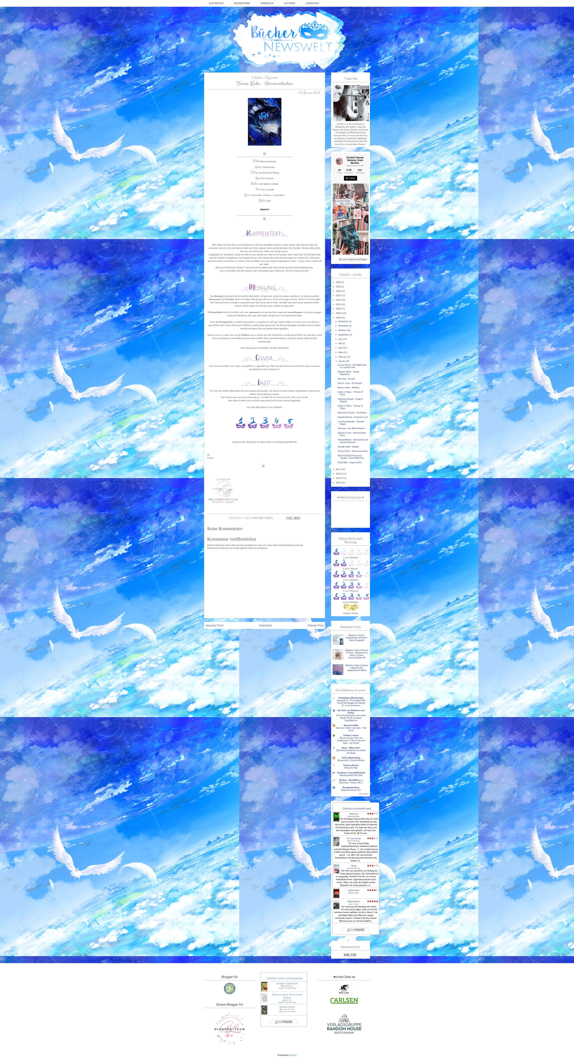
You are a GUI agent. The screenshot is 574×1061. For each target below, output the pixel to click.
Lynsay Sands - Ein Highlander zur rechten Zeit (352, 366)
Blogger (292, 1055)
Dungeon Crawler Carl (287, 983)
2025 (338, 286)
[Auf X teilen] (293, 518)
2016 (338, 474)
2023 (338, 295)
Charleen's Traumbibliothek (351, 773)
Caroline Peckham (288, 1009)
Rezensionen (242, 3)
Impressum (267, 3)
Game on (353, 814)
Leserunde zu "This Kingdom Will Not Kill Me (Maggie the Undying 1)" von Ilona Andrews (351, 703)
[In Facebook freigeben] (295, 518)
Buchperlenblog (351, 787)
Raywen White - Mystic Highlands (348, 373)
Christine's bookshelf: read (356, 808)
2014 (338, 482)
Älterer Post (315, 625)
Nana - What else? (351, 748)
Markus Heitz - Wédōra (348, 387)
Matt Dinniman (288, 986)
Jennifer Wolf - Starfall (348, 447)
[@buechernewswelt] (339, 161)
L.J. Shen (354, 904)
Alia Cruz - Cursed (346, 379)
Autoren (289, 3)
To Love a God (354, 838)
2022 (338, 300)
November (343, 326)
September (343, 335)
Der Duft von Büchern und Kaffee (351, 711)
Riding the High (351, 768)
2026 (338, 282)
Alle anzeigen (363, 794)
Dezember (343, 321)
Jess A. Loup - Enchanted (350, 383)
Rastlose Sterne (287, 1007)
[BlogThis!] (290, 518)
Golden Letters (351, 735)
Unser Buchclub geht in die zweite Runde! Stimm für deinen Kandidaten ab (351, 718)
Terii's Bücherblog (351, 758)
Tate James (355, 893)
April (340, 348)
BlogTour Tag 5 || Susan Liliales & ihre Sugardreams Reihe (356, 667)
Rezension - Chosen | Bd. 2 (351, 782)
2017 (338, 469)
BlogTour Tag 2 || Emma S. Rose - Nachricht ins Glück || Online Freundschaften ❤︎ (356, 654)
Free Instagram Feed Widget (354, 259)
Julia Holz (288, 1000)
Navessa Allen (354, 816)
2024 (338, 291)
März (341, 352)
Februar (342, 357)
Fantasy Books (351, 765)
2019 (338, 313)
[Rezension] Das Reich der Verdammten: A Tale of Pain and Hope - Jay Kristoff (351, 740)
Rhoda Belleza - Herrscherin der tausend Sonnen (353, 441)
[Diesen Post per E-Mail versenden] (287, 518)
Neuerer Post (214, 625)
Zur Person (216, 3)
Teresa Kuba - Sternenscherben (353, 451)
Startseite (265, 625)
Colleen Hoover (354, 868)
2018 (338, 318)
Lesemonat (312, 3)
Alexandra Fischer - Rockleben (352, 413)
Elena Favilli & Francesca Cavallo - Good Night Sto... (351, 456)
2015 (338, 478)
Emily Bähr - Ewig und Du (350, 462)
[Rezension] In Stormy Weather (351, 760)
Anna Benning (354, 841)
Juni (340, 339)
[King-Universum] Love (351, 790)
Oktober (342, 330)
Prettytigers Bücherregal (351, 698)
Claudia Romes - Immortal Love (353, 417)
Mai (340, 343)
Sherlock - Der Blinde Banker (351, 428)
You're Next (353, 890)
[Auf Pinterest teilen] (298, 518)
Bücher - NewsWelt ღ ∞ (351, 780)
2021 (338, 304)
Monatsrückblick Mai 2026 (351, 775)
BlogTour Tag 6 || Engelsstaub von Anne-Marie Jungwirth (357, 637)
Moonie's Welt (351, 725)
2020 (338, 309)
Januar (342, 361)
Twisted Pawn (353, 901)
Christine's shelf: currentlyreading (285, 978)
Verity (353, 866)
